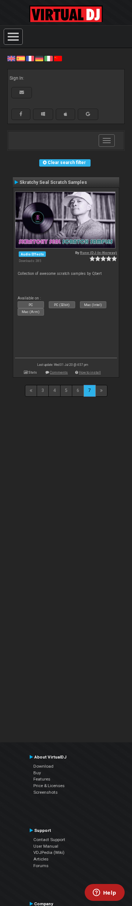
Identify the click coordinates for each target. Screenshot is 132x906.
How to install (90, 372)
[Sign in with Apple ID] (65, 114)
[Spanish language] (20, 58)
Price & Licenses (49, 785)
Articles (40, 859)
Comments (59, 372)
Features (41, 779)
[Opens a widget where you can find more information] (104, 893)
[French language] (30, 58)
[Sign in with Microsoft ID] (43, 114)
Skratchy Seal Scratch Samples (53, 182)
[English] (11, 58)
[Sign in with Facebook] (20, 114)
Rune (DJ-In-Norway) (98, 253)
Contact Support (49, 839)
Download (43, 766)
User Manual (45, 846)
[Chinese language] (58, 58)
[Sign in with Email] (21, 92)
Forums (40, 865)
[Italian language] (48, 58)
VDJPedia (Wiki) (49, 852)
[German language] (39, 58)
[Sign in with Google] (88, 114)
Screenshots (45, 792)
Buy (37, 772)
